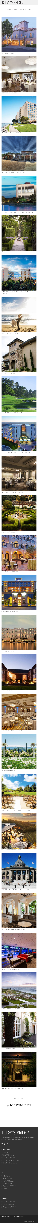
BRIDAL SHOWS (8, 1182)
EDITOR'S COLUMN (9, 1159)
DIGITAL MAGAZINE (9, 1164)
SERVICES (5, 1154)
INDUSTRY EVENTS (9, 1185)
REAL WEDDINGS (8, 1157)
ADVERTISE (6, 1177)
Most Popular (26, 12)
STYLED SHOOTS (8, 1203)
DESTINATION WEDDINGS (12, 1160)
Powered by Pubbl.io (30, 1221)
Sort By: (8, 12)
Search (19, 15)
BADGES (5, 1186)
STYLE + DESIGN (8, 1155)
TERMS (4, 1190)
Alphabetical (15, 12)
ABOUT (4, 1175)
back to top (18, 1098)
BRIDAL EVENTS (8, 1204)
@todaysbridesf (19, 1105)
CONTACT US (7, 1178)
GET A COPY (6, 1180)
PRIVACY (5, 1188)
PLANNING (6, 1162)
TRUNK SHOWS (7, 1183)
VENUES (5, 1152)
